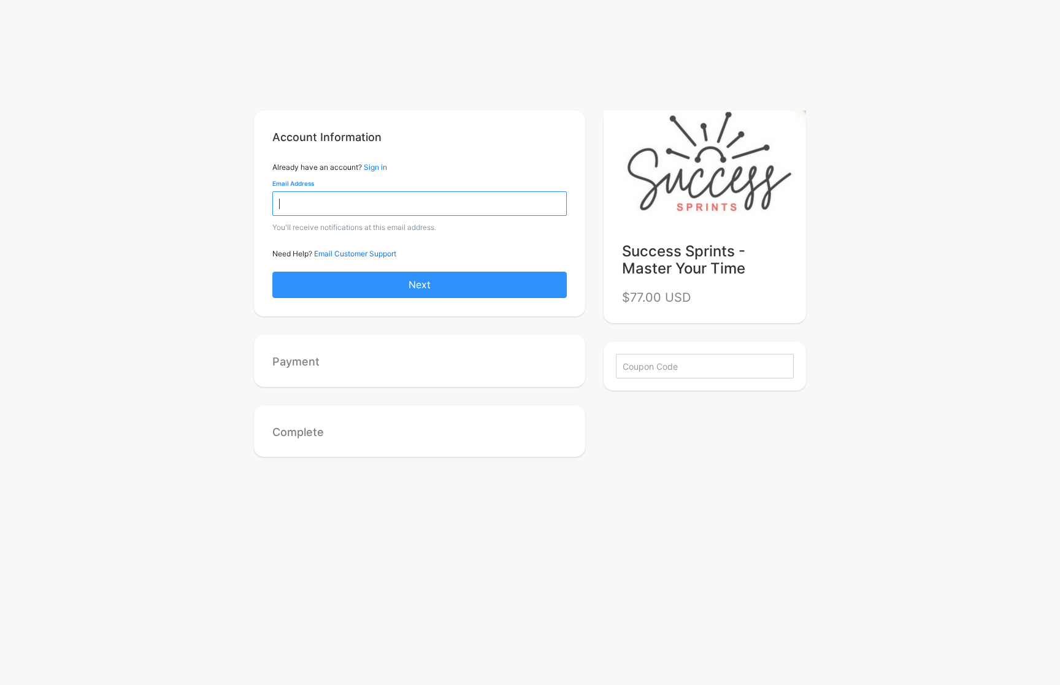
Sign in (375, 167)
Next (420, 284)
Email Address (293, 183)
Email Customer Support (355, 253)
